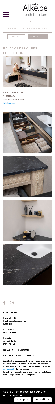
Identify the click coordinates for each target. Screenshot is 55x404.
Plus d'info (42, 399)
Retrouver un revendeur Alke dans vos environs (27, 29)
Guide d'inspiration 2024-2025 (14, 99)
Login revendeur (37, 37)
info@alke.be (8, 338)
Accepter (22, 399)
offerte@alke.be (9, 344)
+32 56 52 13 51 (10, 332)
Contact (16, 37)
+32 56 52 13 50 (10, 329)
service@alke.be (9, 341)
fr (31, 21)
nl (23, 21)
